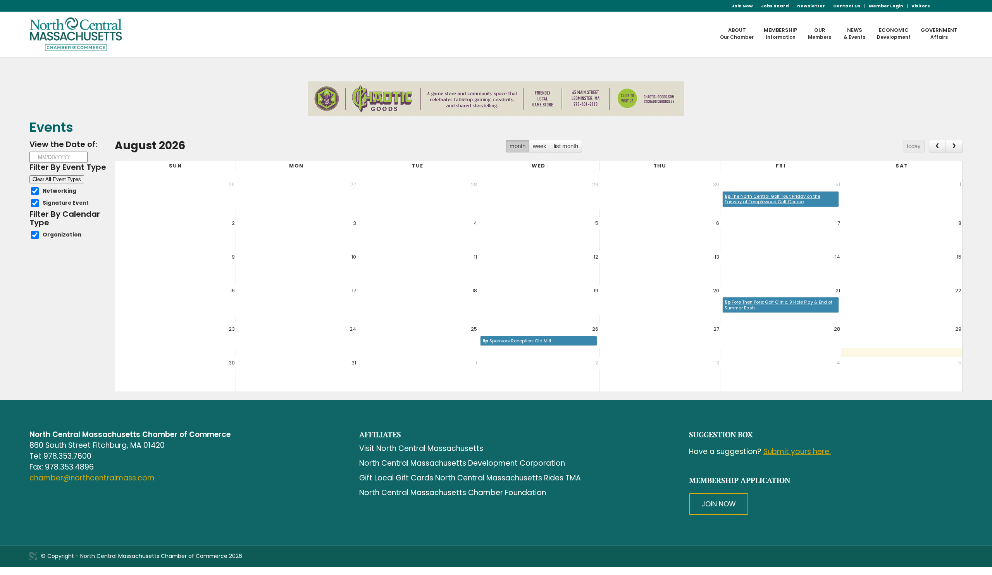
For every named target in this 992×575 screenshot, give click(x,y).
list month (566, 146)
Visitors (920, 6)
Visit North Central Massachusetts (421, 448)
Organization (62, 234)
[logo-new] (76, 34)
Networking (59, 191)
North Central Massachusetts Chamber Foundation (452, 492)
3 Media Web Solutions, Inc (33, 556)
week (539, 146)
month (517, 146)
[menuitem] (742, 6)
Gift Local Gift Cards (396, 478)
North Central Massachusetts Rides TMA (508, 478)
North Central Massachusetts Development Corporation (462, 463)
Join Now (742, 6)
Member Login (886, 6)
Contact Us (847, 6)
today (914, 146)
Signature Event (66, 203)
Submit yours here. (797, 451)
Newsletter (811, 6)
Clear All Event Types (57, 179)
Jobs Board (775, 6)
